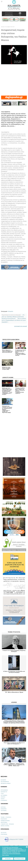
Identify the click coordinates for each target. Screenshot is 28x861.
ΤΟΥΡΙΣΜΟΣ (3, 810)
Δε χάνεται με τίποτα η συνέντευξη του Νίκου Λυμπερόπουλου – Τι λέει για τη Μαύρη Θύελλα (20, 352)
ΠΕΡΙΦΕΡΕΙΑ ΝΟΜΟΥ (6, 783)
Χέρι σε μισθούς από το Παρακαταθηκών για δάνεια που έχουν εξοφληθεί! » (14, 320)
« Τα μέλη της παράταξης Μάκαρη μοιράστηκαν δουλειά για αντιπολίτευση (13, 316)
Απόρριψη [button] (8, 858)
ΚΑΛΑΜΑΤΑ (3, 780)
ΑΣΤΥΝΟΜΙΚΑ (4, 795)
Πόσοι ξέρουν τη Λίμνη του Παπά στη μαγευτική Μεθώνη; (7, 351)
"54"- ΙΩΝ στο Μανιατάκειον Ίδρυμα (14, 692)
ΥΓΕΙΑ (2, 793)
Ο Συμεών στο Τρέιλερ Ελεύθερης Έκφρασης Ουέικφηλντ (14, 651)
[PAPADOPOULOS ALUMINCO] (14, 104)
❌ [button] (27, 847)
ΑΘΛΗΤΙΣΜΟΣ (4, 822)
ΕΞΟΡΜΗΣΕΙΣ (4, 800)
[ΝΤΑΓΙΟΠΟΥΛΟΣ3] (14, 98)
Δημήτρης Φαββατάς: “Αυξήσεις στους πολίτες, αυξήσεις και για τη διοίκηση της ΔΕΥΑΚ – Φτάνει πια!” (14, 764)
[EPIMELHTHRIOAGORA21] (14, 621)
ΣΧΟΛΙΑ (2, 798)
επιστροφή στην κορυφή (20, 326)
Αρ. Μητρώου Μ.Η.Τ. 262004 (15, 839)
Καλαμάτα (10, 311)
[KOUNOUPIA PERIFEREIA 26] (14, 527)
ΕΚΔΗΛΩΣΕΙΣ (4, 818)
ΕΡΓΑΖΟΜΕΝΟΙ (4, 790)
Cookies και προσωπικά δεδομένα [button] (11, 853)
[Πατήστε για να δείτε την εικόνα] (14, 54)
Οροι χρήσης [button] (5, 855)
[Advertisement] (14, 80)
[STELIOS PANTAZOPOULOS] (14, 586)
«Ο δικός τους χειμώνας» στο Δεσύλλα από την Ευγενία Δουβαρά (14, 672)
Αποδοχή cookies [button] (19, 858)
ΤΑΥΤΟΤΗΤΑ (3, 832)
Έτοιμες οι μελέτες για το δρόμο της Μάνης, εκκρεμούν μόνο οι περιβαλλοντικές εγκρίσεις (20, 390)
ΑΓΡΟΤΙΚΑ (3, 807)
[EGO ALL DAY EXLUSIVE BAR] (14, 14)
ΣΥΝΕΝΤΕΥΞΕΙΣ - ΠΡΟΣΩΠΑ (7, 824)
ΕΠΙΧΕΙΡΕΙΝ (3, 808)
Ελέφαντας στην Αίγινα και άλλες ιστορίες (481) (6, 368)
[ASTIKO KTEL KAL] (14, 564)
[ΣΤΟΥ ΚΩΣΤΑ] (14, 509)
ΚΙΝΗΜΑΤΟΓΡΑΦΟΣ (5, 820)
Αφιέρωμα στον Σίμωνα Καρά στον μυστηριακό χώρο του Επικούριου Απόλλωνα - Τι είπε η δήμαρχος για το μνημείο (7, 391)
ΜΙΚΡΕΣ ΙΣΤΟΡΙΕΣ (5, 825)
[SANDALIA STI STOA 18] (14, 467)
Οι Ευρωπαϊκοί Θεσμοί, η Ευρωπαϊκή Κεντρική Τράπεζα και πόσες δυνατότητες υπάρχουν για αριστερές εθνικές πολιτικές (14, 721)
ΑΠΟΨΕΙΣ (3, 797)
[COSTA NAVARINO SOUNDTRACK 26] (14, 489)
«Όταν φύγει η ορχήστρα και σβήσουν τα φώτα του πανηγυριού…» (14, 743)
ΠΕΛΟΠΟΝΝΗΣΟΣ (5, 781)
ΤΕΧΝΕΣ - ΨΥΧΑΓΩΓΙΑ (6, 817)
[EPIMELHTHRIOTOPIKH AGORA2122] (14, 267)
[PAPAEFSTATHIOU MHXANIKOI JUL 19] (14, 606)
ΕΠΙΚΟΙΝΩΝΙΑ (4, 834)
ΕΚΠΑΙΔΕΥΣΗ (4, 791)
